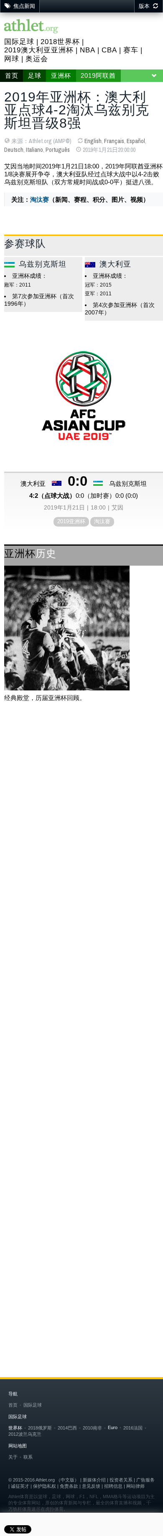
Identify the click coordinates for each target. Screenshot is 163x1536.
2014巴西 (67, 1427)
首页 (11, 75)
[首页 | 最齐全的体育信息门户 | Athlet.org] (31, 27)
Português (58, 149)
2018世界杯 (60, 42)
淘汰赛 (39, 199)
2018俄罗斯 (40, 1427)
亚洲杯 (61, 75)
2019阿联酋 (98, 75)
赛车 (130, 50)
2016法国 (133, 1427)
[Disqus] (83, 990)
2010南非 (92, 1427)
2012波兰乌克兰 (24, 1434)
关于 (13, 1456)
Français (114, 141)
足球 (34, 75)
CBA (109, 50)
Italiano (34, 149)
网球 (11, 59)
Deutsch (13, 149)
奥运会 (36, 59)
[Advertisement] (81, 798)
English (93, 141)
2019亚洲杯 (71, 521)
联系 (28, 1456)
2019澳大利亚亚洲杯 (39, 50)
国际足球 (19, 42)
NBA (87, 50)
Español (136, 141)
